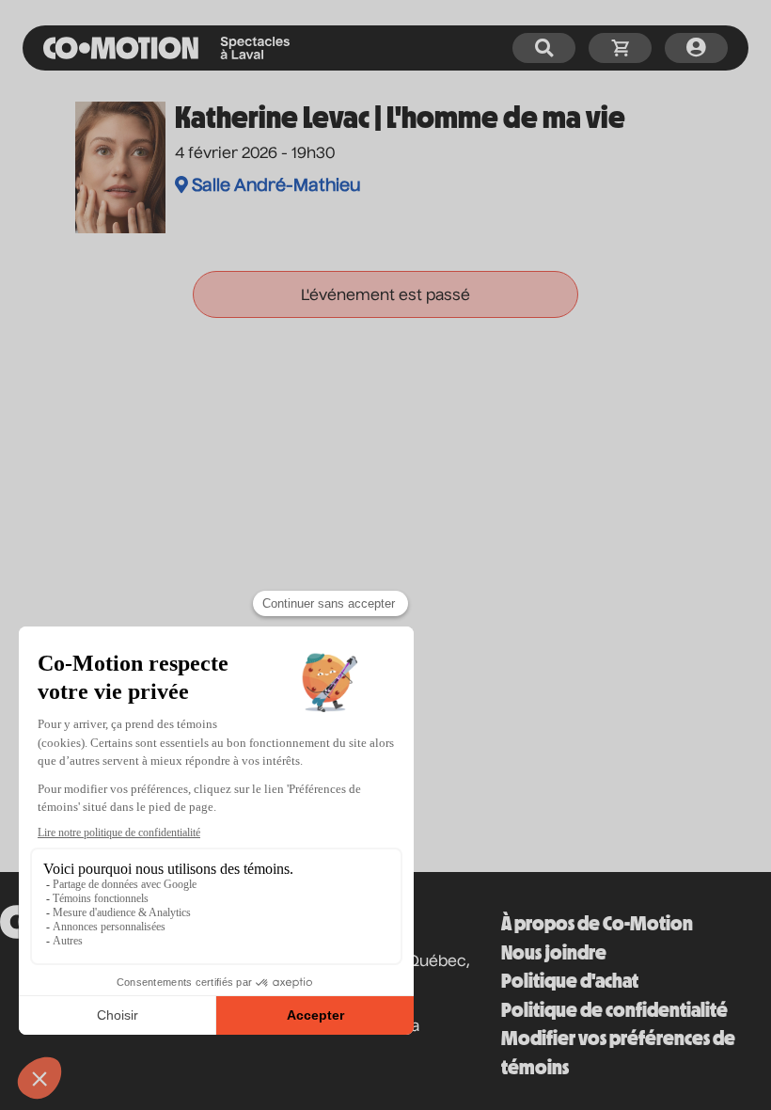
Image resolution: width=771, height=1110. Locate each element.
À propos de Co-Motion (597, 923)
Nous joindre (553, 952)
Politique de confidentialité (614, 1010)
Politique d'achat (569, 981)
